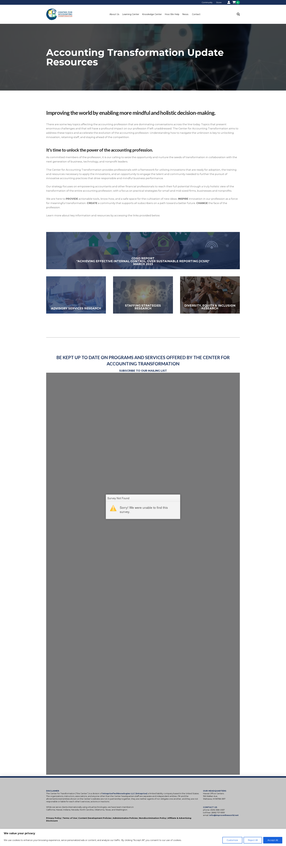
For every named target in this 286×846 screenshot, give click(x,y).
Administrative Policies (125, 818)
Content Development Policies (94, 818)
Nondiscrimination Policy (152, 818)
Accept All (273, 840)
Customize (232, 840)
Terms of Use (70, 818)
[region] (143, 837)
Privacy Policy (53, 818)
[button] (114, 14)
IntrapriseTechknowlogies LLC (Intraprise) (124, 793)
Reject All (253, 840)
